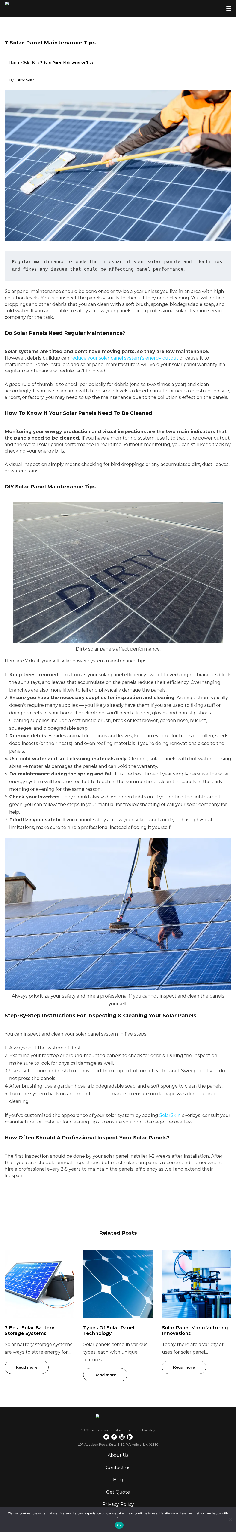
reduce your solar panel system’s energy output (124, 358)
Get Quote (118, 1492)
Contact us (118, 1467)
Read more (27, 1367)
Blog (118, 1479)
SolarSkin (170, 1115)
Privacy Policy (118, 1504)
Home (14, 62)
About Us (118, 1455)
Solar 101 (30, 62)
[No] (230, 1519)
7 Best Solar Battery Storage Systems (29, 1330)
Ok (119, 1525)
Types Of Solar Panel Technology (108, 1330)
